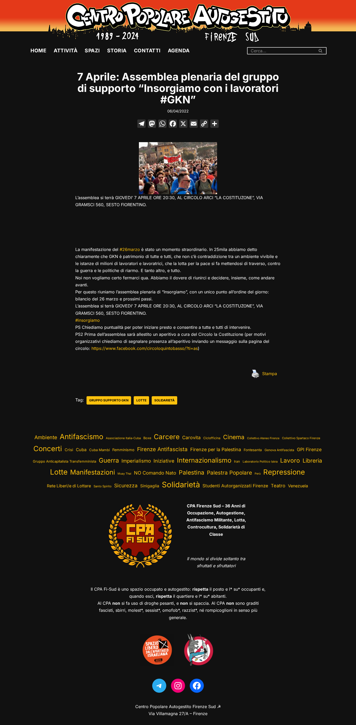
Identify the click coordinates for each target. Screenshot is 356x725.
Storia (117, 50)
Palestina (191, 472)
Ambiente (45, 437)
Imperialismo (136, 461)
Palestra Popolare (229, 472)
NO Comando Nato (155, 473)
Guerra (109, 460)
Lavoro (290, 460)
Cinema (233, 436)
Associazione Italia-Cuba (123, 438)
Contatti (147, 50)
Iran (237, 461)
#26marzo (130, 249)
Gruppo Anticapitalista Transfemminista (64, 461)
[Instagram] (178, 686)
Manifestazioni (92, 472)
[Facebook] (173, 124)
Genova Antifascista (279, 450)
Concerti (47, 448)
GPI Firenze (309, 449)
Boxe (147, 438)
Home (38, 50)
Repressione (284, 472)
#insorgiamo (87, 320)
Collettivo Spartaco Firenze (301, 438)
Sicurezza (126, 485)
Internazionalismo (204, 460)
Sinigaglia (149, 485)
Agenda (179, 50)
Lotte (141, 400)
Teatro (278, 485)
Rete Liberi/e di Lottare (69, 485)
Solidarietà (164, 400)
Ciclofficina (211, 438)
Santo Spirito (103, 486)
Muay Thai (124, 473)
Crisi (69, 449)
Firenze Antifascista (162, 449)
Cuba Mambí (99, 450)
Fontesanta (253, 450)
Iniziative (164, 461)
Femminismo (123, 449)
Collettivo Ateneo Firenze (263, 438)
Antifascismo (81, 436)
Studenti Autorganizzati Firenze (235, 485)
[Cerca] (321, 50)
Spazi (92, 50)
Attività (65, 50)
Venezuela (298, 485)
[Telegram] (159, 686)
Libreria (312, 460)
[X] (183, 124)
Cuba (81, 449)
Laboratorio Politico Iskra (260, 461)
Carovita (191, 437)
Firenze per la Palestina (215, 449)
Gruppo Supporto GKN (108, 400)
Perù (258, 473)
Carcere (167, 437)
